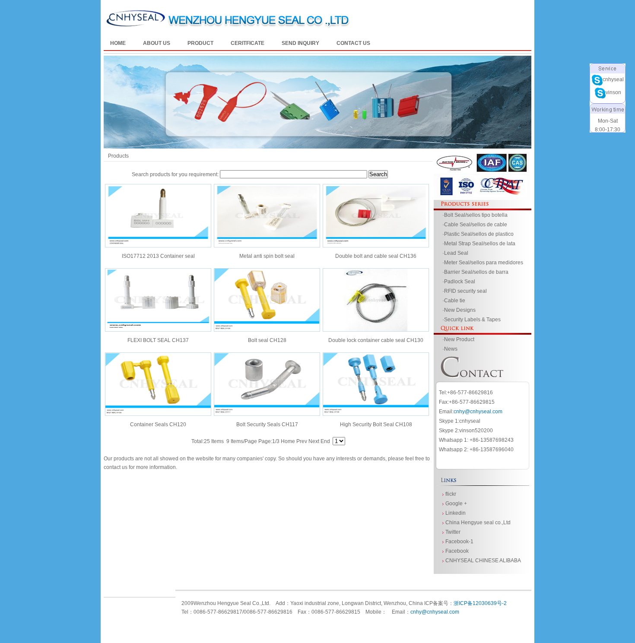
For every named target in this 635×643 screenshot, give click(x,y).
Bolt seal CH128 (267, 340)
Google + (456, 503)
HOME (118, 43)
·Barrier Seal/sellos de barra (475, 272)
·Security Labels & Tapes (471, 320)
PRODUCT (200, 43)
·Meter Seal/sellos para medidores (482, 263)
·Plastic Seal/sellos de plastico (478, 234)
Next (313, 441)
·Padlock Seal (458, 282)
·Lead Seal (455, 253)
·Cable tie (453, 301)
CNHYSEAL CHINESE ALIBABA (483, 560)
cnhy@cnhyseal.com (478, 412)
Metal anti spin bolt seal (267, 256)
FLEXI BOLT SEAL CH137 (158, 340)
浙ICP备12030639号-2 (480, 603)
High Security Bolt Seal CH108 (376, 424)
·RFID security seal (464, 291)
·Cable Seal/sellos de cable (474, 225)
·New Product (458, 339)
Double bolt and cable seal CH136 (375, 256)
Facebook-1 (459, 541)
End (325, 441)
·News (449, 349)
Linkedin (455, 513)
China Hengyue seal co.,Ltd (478, 522)
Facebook (457, 551)
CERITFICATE (247, 43)
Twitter (452, 532)
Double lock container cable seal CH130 (375, 340)
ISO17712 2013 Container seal (158, 256)
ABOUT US (156, 43)
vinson (324, 92)
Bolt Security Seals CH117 (267, 424)
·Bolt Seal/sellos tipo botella (475, 215)
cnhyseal (323, 79)
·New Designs (459, 310)
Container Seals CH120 (158, 424)
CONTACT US (353, 43)
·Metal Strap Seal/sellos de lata (478, 244)
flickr (450, 494)
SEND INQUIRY (300, 43)
